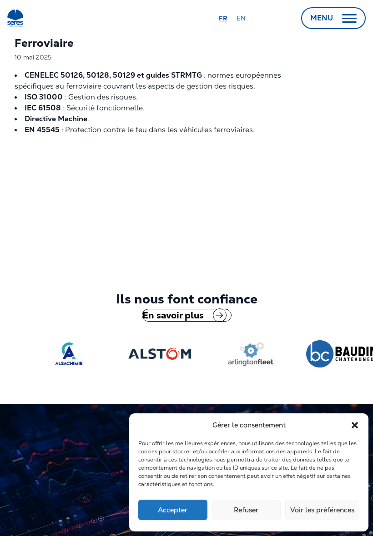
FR (223, 18)
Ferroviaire (44, 43)
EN (241, 18)
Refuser (246, 510)
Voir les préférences (322, 510)
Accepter (172, 510)
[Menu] (349, 18)
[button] (354, 425)
